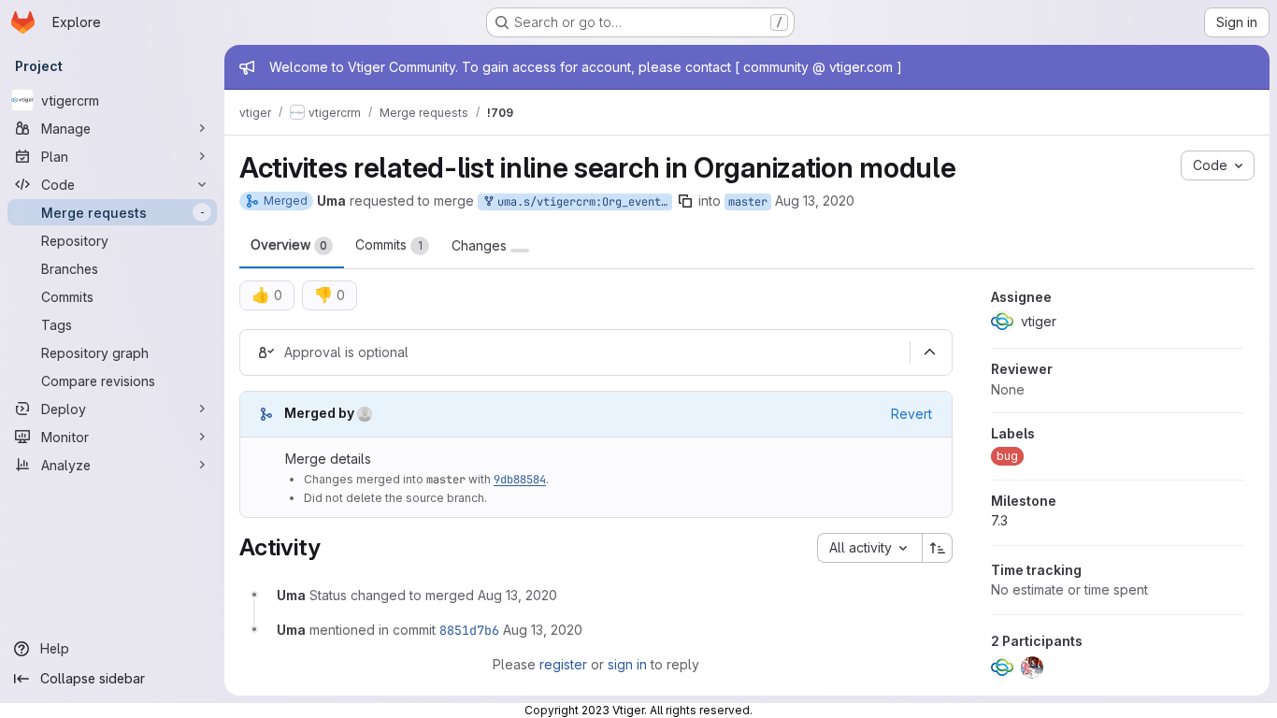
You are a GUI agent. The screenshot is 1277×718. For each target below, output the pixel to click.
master (748, 201)
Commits (389, 244)
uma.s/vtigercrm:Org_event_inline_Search (581, 201)
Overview (289, 244)
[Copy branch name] (685, 201)
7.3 (999, 520)
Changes (481, 245)
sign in (627, 664)
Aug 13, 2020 (814, 200)
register (563, 664)
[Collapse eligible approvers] (929, 352)
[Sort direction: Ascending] (938, 548)
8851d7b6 (469, 630)
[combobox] (869, 548)
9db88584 (520, 479)
